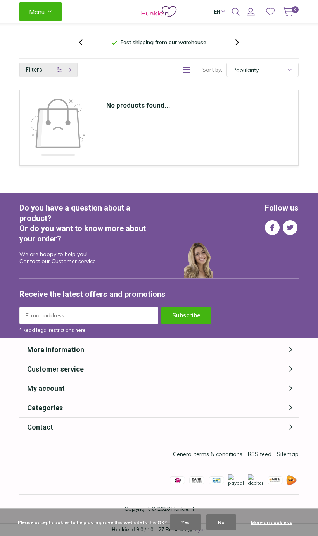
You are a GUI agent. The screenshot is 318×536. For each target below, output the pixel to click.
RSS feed (259, 453)
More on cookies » (271, 522)
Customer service (74, 261)
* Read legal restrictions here (52, 330)
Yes (185, 522)
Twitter (290, 227)
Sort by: (212, 69)
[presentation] (85, 42)
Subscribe (186, 315)
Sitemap (288, 453)
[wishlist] (270, 11)
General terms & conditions (207, 453)
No (221, 522)
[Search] (236, 11)
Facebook (272, 227)
